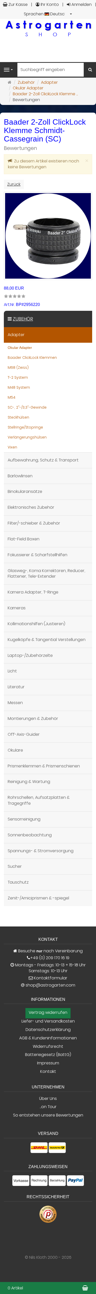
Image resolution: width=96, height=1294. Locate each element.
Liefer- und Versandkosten (48, 1021)
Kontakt (48, 1071)
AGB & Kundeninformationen (48, 1038)
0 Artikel (15, 1288)
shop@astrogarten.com (50, 985)
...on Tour (48, 1107)
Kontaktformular (50, 978)
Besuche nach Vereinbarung (50, 951)
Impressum (48, 1063)
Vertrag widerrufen (48, 1012)
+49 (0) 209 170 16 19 (49, 958)
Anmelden (81, 4)
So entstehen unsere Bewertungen (48, 1115)
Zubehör (23, 319)
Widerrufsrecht (48, 1046)
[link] (15, 296)
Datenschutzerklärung (48, 1029)
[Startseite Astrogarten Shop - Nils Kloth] (48, 28)
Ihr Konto (49, 4)
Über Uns (48, 1098)
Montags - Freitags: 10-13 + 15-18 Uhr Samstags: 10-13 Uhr (50, 968)
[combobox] (48, 14)
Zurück (13, 184)
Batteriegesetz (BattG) (48, 1055)
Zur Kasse (17, 4)
